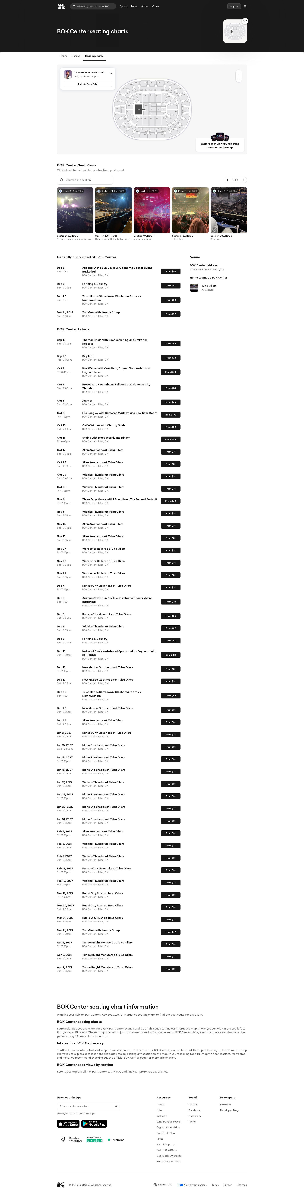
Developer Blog (229, 1110)
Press (160, 1138)
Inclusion (162, 1115)
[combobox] (93, 6)
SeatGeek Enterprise (169, 1155)
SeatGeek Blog (166, 1133)
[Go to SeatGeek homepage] (61, 6)
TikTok (192, 1121)
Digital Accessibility (168, 1127)
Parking (76, 55)
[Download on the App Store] (68, 1124)
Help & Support (166, 1144)
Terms (215, 1184)
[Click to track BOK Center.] (245, 21)
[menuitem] (123, 6)
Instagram (194, 1115)
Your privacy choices (195, 1184)
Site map (242, 1184)
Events (63, 55)
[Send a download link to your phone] (116, 1106)
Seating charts (94, 55)
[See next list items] (243, 180)
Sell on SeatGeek (167, 1150)
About (160, 1104)
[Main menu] (245, 6)
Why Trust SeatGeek (169, 1121)
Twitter (192, 1104)
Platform (225, 1104)
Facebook (194, 1110)
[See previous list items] (227, 180)
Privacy (228, 1184)
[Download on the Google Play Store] (94, 1124)
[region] (152, 109)
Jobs (159, 1110)
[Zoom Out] (239, 79)
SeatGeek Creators (168, 1161)
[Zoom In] (239, 73)
